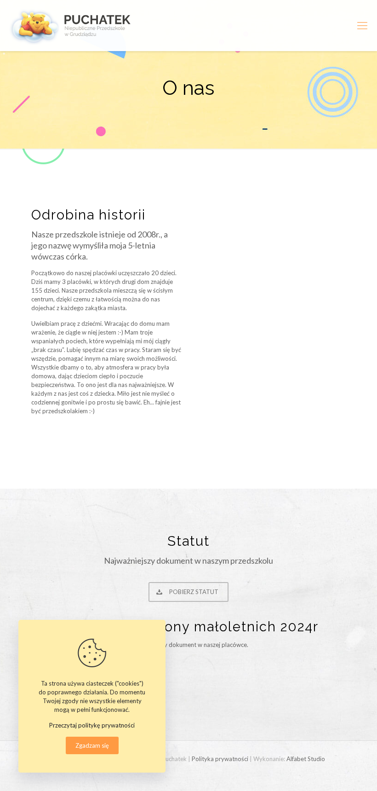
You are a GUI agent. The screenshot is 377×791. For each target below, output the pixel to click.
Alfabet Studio (305, 758)
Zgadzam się (92, 745)
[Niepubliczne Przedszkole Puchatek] (72, 25)
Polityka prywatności (220, 758)
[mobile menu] (362, 25)
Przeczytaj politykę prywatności (92, 725)
